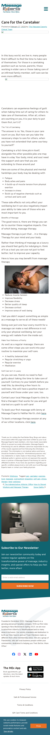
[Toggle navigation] (46, 8)
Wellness (14, 476)
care (27, 476)
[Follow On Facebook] (13, 654)
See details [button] (8, 731)
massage (9, 479)
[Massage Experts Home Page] (11, 8)
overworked (19, 479)
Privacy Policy (25, 689)
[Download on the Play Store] (35, 675)
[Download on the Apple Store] (35, 669)
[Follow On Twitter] (24, 654)
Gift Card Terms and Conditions (25, 713)
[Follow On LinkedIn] (30, 654)
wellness (17, 481)
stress (44, 479)
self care (36, 479)
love (3, 479)
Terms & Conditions (25, 705)
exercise (41, 476)
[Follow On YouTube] (36, 654)
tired (10, 481)
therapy (4, 481)
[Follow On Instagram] (19, 654)
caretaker (34, 476)
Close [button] (38, 726)
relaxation (29, 479)
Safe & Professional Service (25, 697)
